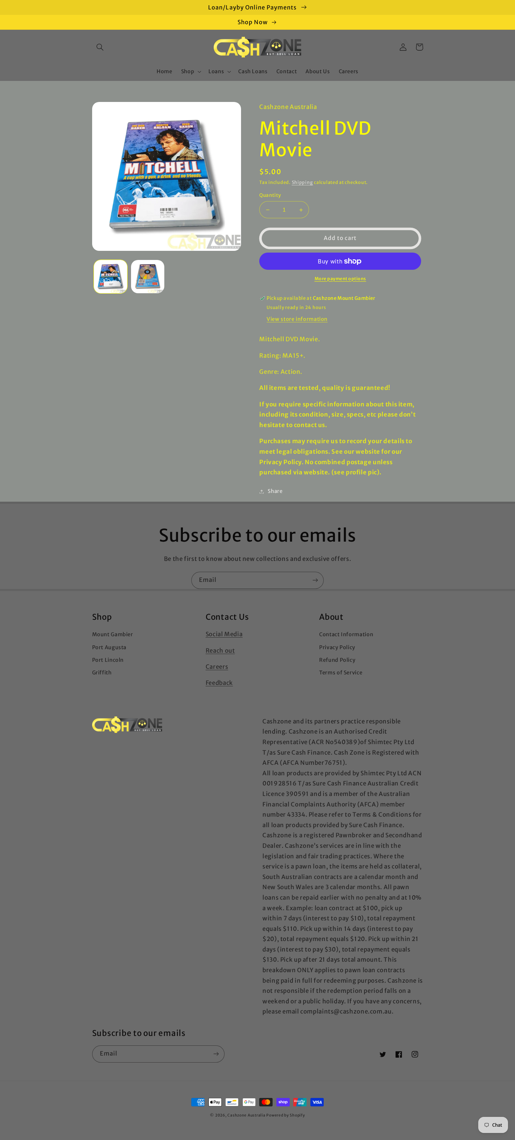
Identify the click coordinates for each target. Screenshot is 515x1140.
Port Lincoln (108, 660)
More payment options (340, 278)
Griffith (102, 672)
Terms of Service (340, 672)
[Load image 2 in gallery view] (147, 276)
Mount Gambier (112, 634)
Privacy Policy (337, 647)
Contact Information (346, 634)
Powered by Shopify (285, 1115)
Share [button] (275, 491)
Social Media (224, 634)
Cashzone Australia (246, 1115)
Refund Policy (337, 660)
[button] (100, 47)
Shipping (302, 182)
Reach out (220, 650)
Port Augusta (109, 647)
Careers (217, 667)
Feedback (219, 683)
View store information (297, 319)
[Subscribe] (315, 580)
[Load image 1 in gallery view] (110, 276)
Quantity (270, 195)
